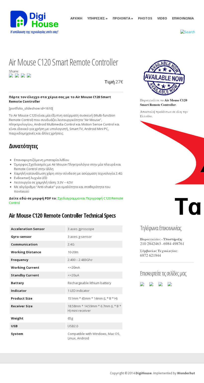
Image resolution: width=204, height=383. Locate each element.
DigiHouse (144, 373)
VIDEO (162, 18)
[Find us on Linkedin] (162, 286)
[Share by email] (29, 75)
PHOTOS (145, 18)
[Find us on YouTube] (172, 286)
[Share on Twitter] (17, 75)
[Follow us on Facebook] (144, 286)
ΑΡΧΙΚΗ (76, 18)
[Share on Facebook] (11, 75)
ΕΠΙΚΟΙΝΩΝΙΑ (183, 18)
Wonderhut (186, 373)
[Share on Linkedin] (23, 75)
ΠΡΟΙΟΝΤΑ (123, 18)
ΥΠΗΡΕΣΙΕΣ (97, 18)
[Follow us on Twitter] (153, 286)
